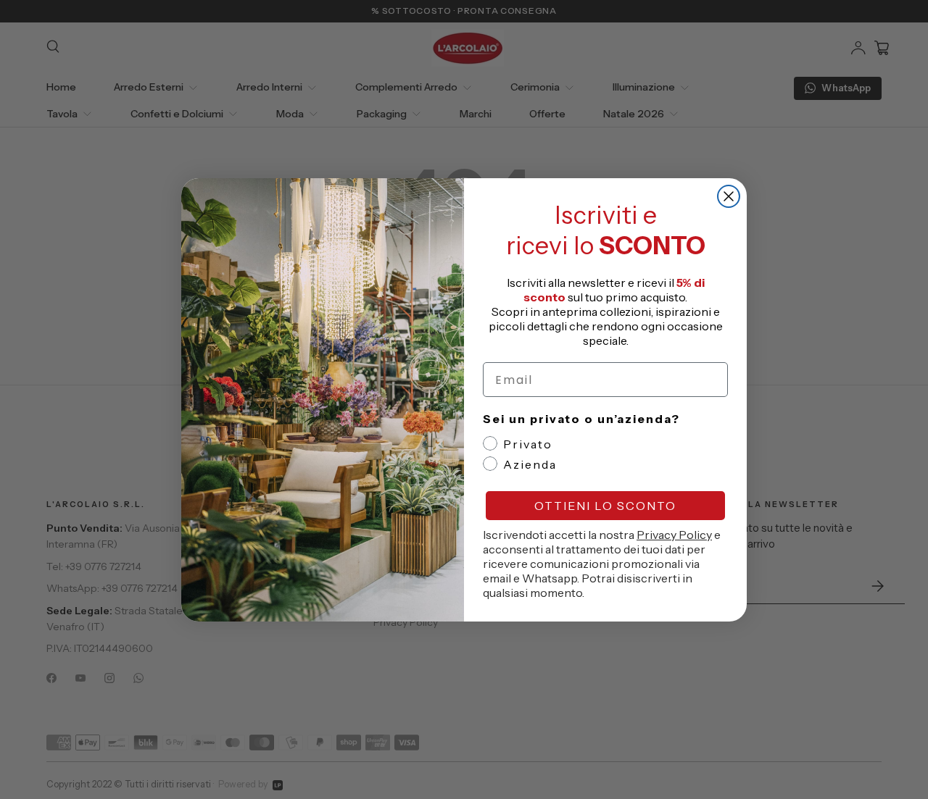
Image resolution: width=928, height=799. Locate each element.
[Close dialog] (729, 196)
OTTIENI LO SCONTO (605, 505)
